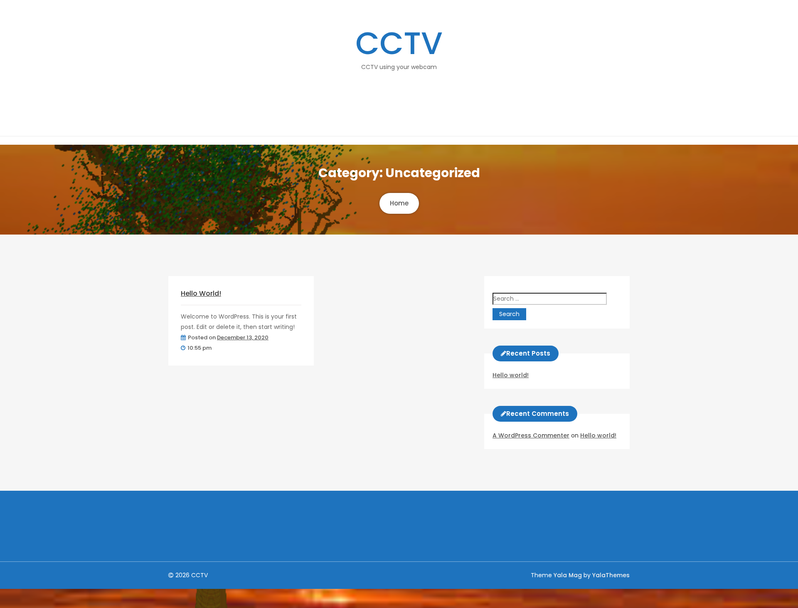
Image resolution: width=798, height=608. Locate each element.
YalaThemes (611, 575)
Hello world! (201, 293)
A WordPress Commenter (531, 435)
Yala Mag (569, 575)
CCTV (399, 43)
